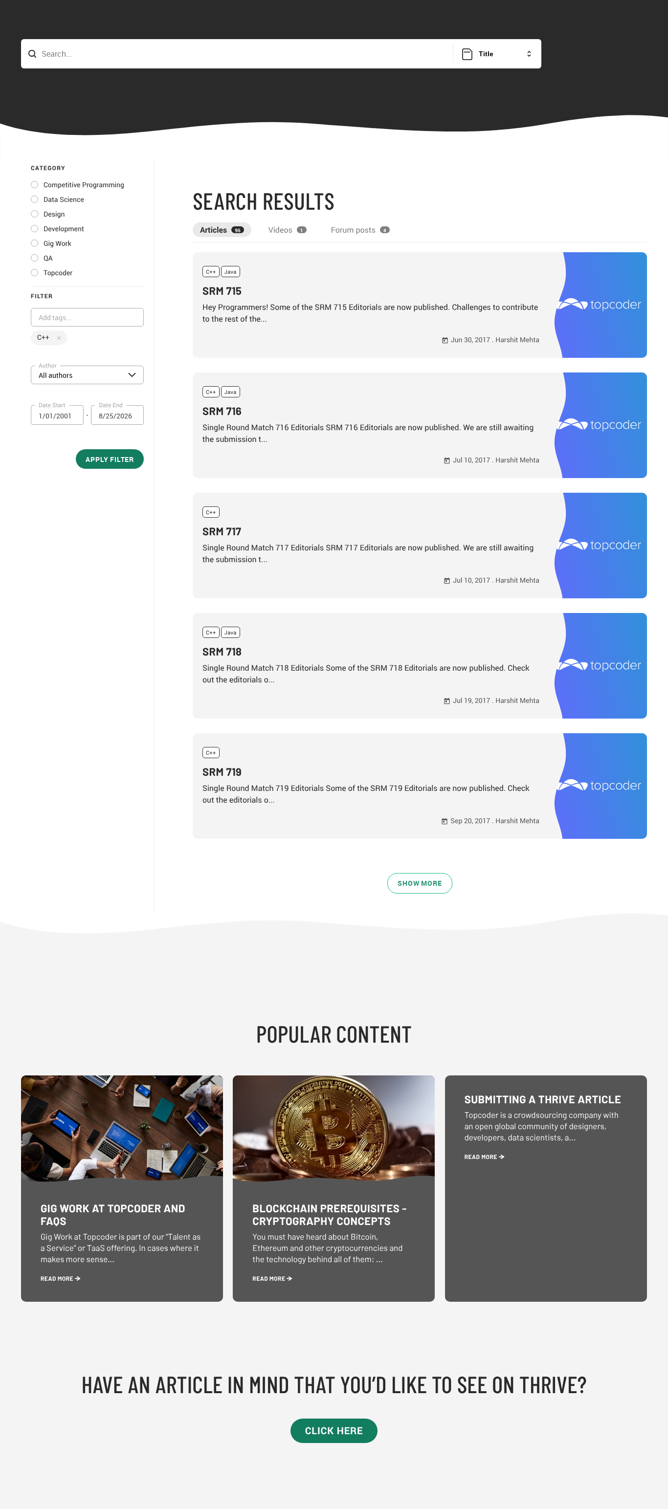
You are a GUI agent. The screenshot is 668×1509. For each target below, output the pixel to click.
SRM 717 (222, 531)
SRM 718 (222, 651)
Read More (58, 1278)
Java (230, 272)
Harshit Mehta (517, 340)
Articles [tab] (220, 229)
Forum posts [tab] (358, 229)
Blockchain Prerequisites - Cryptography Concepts (329, 1214)
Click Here (334, 1430)
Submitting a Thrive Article (543, 1099)
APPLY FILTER (110, 459)
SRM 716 (222, 411)
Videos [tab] (285, 229)
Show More (420, 883)
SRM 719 (222, 771)
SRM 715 (222, 290)
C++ (211, 272)
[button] (420, 305)
